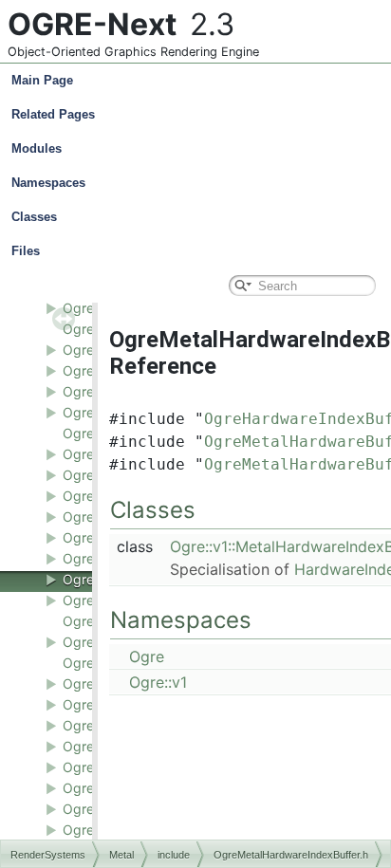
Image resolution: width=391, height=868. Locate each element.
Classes (34, 217)
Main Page (42, 80)
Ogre (146, 656)
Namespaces (48, 182)
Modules (36, 148)
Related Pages (53, 114)
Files (25, 251)
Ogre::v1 (158, 682)
